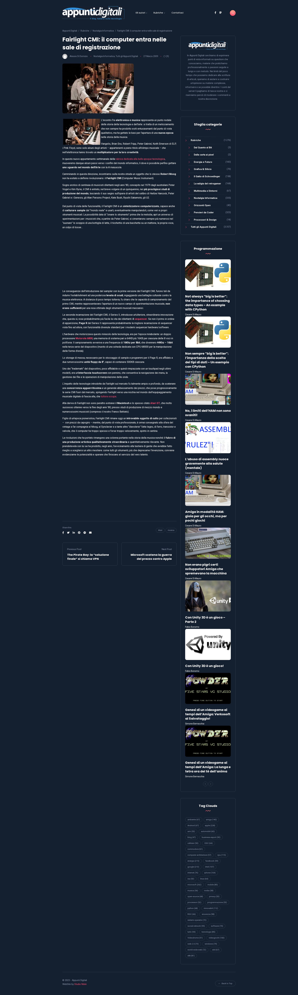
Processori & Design (205, 219)
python (192, 908)
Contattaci (177, 12)
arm (191, 831)
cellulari (192, 843)
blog (191, 837)
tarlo (191, 932)
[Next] (210, 784)
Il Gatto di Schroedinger (207, 176)
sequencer (140, 318)
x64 (215, 950)
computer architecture (199, 855)
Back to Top (227, 983)
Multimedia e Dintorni (205, 190)
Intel (209, 867)
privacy (214, 896)
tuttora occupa (108, 396)
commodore (195, 849)
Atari (160, 530)
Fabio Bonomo (192, 627)
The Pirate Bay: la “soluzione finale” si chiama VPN (88, 557)
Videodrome (195, 938)
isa (190, 879)
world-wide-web (196, 950)
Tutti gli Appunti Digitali (127, 56)
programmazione (217, 902)
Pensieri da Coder (204, 212)
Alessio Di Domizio (79, 56)
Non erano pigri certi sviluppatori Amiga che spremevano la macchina (206, 568)
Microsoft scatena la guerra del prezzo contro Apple (151, 557)
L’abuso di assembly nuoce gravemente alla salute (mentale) (206, 463)
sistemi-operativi (196, 920)
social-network (196, 926)
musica (171, 530)
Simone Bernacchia (194, 723)
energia (193, 861)
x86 (191, 955)
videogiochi (216, 938)
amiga (211, 819)
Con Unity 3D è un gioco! (204, 666)
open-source (195, 896)
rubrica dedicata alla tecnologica (140, 158)
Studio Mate (80, 984)
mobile (213, 884)
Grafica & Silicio (203, 169)
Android (193, 825)
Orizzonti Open (202, 205)
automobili (208, 831)
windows (211, 944)
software (217, 926)
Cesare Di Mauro (193, 314)
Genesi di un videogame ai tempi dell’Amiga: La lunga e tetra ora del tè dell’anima (208, 767)
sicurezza (208, 914)
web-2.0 (193, 944)
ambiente (193, 819)
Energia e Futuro (203, 162)
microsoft (194, 884)
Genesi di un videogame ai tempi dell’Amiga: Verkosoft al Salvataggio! (207, 714)
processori (194, 902)
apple (210, 825)
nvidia (208, 890)
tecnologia (208, 932)
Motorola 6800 (84, 338)
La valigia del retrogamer (207, 183)
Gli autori (140, 12)
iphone (210, 873)
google (193, 867)
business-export (211, 837)
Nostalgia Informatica (104, 56)
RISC (191, 914)
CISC (208, 843)
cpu (221, 855)
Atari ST (155, 403)
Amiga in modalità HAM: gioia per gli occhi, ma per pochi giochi (206, 516)
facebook (211, 861)
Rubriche (158, 12)
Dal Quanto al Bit (203, 147)
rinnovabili (211, 908)
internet (192, 873)
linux (204, 879)
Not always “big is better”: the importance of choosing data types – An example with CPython (207, 303)
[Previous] (205, 784)
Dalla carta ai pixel (204, 154)
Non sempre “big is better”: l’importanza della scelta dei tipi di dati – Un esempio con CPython (207, 360)
